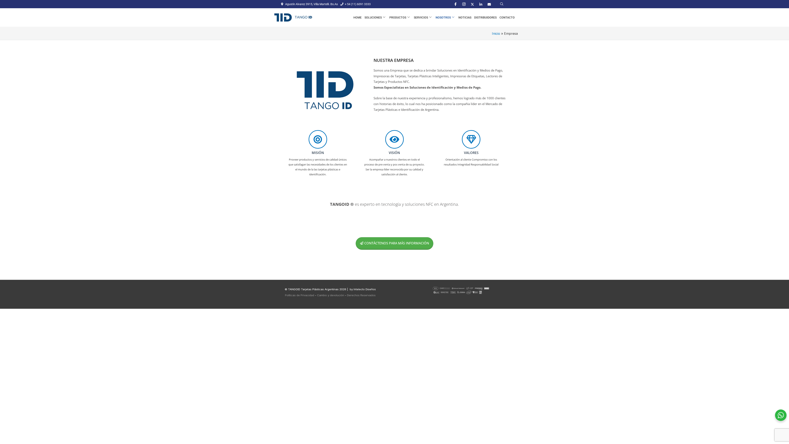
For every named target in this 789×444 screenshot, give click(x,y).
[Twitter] (472, 4)
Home (357, 17)
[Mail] (489, 4)
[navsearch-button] (502, 4)
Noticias (464, 17)
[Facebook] (455, 4)
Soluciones (373, 17)
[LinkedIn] (481, 4)
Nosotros (443, 17)
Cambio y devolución (330, 295)
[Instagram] (464, 4)
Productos (397, 17)
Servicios (421, 17)
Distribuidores (485, 17)
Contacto (507, 17)
